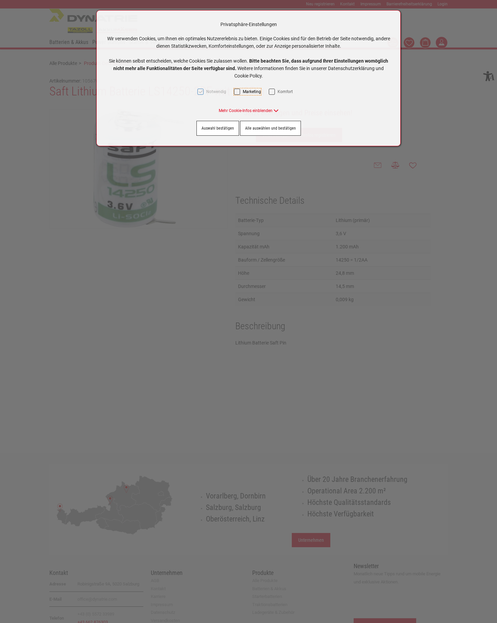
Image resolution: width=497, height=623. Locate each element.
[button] (249, 110)
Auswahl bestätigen (218, 128)
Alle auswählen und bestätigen (270, 128)
